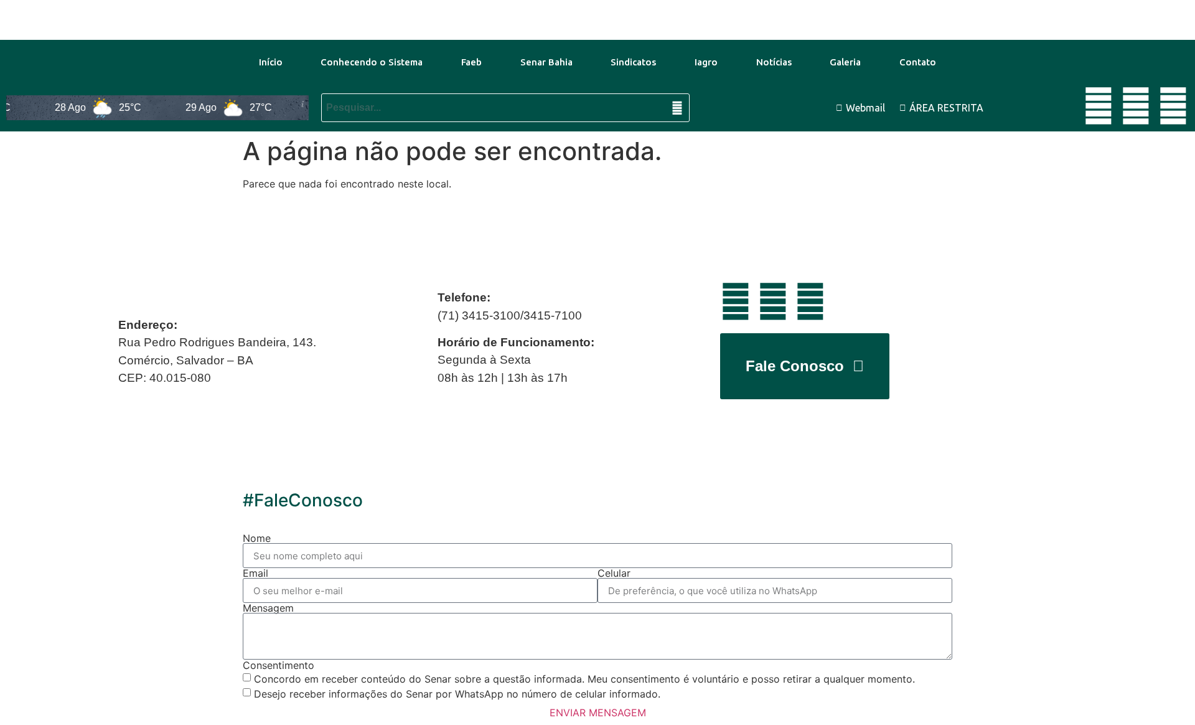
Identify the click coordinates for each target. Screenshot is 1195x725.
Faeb (471, 62)
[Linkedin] (1135, 105)
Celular (614, 573)
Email (255, 573)
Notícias (774, 62)
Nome (257, 538)
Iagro (706, 62)
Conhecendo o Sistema (372, 62)
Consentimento (278, 665)
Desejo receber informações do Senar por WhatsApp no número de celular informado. (457, 694)
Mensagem (268, 608)
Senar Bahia (546, 62)
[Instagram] (1173, 105)
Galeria (845, 62)
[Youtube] (1098, 105)
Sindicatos (633, 62)
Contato (917, 62)
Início (271, 62)
